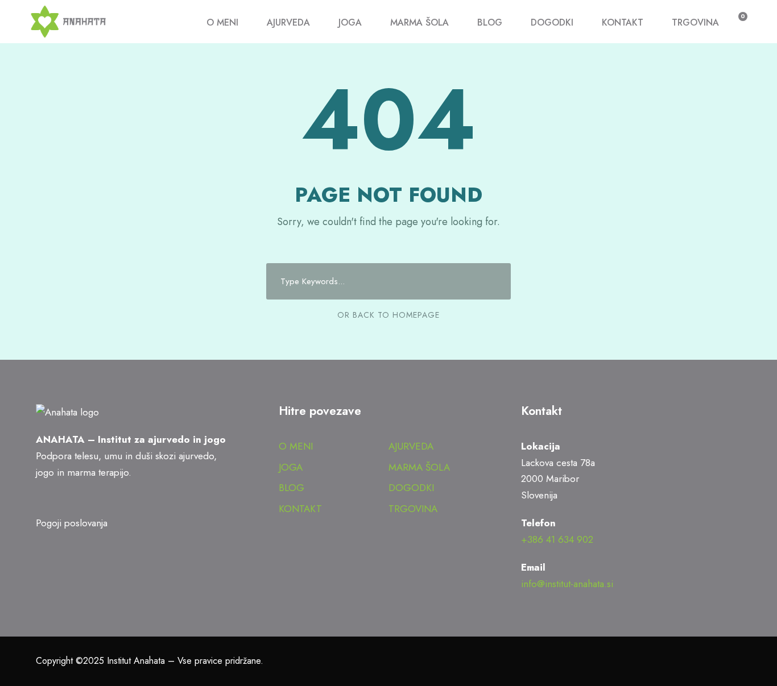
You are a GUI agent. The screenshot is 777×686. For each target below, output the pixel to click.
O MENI (222, 22)
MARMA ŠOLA (419, 22)
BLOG (489, 22)
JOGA (350, 22)
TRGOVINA (695, 22)
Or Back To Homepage (388, 315)
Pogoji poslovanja (72, 523)
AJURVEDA (288, 22)
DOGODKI (552, 22)
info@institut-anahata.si (567, 584)
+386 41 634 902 (557, 539)
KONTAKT (622, 22)
